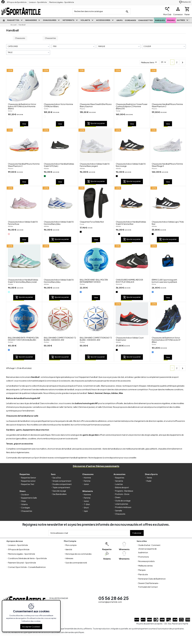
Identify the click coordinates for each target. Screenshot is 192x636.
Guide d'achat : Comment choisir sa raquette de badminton (149, 549)
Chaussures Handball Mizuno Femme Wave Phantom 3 (167, 105)
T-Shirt (87, 504)
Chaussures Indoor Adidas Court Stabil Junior (130, 338)
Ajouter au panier (96, 123)
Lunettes (119, 484)
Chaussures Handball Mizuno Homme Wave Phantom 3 (24, 165)
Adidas (46, 168)
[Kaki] (45, 176)
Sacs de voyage (59, 491)
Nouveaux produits (146, 561)
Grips (23, 501)
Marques (142, 570)
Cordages (25, 507)
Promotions (143, 557)
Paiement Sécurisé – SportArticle (22, 562)
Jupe (86, 511)
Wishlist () (185, 2)
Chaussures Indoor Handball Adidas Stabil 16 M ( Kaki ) (59, 165)
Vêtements (124, 549)
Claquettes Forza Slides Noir (92, 222)
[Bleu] (81, 292)
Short (86, 507)
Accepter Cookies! (31, 626)
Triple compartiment (61, 487)
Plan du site (143, 574)
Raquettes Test (27, 484)
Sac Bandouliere (59, 494)
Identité (68, 549)
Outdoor (25, 494)
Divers (117, 497)
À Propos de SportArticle (17, 2)
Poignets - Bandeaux (124, 491)
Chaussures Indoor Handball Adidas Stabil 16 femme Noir (131, 223)
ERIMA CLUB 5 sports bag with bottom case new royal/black (164, 280)
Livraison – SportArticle (38, 2)
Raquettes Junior (28, 481)
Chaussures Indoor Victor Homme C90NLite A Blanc (58, 105)
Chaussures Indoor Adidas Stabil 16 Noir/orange (131, 165)
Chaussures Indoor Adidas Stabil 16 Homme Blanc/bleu (59, 223)
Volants (24, 504)
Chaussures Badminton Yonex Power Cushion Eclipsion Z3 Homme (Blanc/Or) (131, 106)
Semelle (118, 510)
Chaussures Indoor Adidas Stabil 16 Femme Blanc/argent (95, 165)
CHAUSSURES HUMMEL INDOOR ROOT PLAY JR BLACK (129, 280)
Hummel (119, 284)
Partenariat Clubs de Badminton (152, 579)
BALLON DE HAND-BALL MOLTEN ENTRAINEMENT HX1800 (94, 280)
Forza (82, 224)
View (24, 124)
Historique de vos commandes (78, 554)
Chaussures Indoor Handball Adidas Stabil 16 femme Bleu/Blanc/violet (23, 280)
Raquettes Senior (28, 477)
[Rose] (9, 234)
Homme (87, 477)
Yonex (118, 111)
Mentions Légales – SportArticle (61, 2)
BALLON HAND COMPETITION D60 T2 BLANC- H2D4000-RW (60, 338)
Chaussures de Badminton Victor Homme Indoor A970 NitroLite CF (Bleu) (166, 339)
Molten (82, 284)
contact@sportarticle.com (110, 602)
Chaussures (20, 38)
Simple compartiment (62, 481)
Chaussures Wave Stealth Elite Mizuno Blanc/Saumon (96, 105)
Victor (10, 111)
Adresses (69, 558)
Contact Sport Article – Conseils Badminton (27, 567)
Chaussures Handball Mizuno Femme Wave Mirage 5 (167, 165)
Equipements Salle (29, 498)
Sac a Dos (57, 477)
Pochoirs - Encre (122, 494)
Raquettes (119, 477)
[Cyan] (9, 292)
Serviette (119, 481)
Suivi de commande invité (76, 562)
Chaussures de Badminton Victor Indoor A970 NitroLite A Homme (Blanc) (22, 106)
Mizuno (82, 108)
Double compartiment (62, 484)
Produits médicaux (123, 507)
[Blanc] (9, 119)
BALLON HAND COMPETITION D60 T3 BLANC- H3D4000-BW (96, 338)
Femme (87, 481)
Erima (154, 284)
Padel (149, 481)
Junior (86, 484)
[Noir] (117, 176)
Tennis (149, 477)
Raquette (107, 549)
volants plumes (121, 504)
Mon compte (71, 545)
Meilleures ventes (145, 565)
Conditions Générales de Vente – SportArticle (27, 558)
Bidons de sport (122, 487)
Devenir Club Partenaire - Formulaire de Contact (148, 585)
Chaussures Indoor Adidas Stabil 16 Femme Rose (23, 223)
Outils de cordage (122, 500)
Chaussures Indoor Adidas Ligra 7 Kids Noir (168, 223)
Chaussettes (50, 38)
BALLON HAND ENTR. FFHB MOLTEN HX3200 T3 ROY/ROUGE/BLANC (23, 338)
